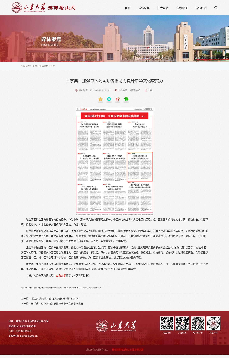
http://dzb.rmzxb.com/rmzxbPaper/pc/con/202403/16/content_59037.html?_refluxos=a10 (61, 287)
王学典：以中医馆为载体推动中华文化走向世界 (57, 303)
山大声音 (163, 8)
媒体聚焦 (144, 8)
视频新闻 (182, 8)
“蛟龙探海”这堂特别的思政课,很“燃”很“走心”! (55, 298)
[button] (216, 7)
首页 (128, 8)
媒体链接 (201, 8)
